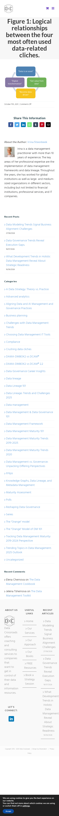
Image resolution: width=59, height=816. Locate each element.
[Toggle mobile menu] (53, 8)
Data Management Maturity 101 (25, 431)
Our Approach (29, 642)
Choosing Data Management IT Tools (28, 335)
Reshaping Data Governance (23, 507)
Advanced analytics (17, 297)
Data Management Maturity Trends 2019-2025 (27, 440)
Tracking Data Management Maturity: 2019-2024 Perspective (28, 538)
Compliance (13, 342)
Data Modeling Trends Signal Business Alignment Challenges (28, 226)
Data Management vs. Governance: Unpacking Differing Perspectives (27, 464)
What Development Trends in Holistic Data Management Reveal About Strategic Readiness (28, 261)
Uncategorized (14, 560)
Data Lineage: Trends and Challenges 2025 (28, 395)
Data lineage (13, 379)
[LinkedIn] (11, 719)
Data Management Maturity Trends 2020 (27, 452)
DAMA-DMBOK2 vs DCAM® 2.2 (24, 364)
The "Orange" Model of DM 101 (24, 529)
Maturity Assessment (18, 492)
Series (9, 514)
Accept (8, 811)
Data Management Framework (24, 424)
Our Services (30, 631)
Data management (17, 405)
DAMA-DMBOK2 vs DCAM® (22, 357)
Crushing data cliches (18, 349)
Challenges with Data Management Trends (27, 325)
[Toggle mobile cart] (47, 8)
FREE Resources (29, 665)
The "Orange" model (18, 522)
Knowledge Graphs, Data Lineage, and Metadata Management (29, 483)
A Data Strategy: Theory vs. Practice (27, 289)
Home (29, 621)
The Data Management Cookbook (23, 581)
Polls (8, 500)
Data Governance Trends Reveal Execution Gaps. (25, 242)
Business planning (16, 316)
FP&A (9, 473)
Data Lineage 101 (16, 386)
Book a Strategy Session (29, 679)
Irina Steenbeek (37, 141)
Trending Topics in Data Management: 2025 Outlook (28, 550)
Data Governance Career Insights (25, 371)
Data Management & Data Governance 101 (29, 414)
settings (26, 806)
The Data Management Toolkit (24, 593)
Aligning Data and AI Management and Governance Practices (29, 306)
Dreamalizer (43, 749)
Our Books (29, 654)
